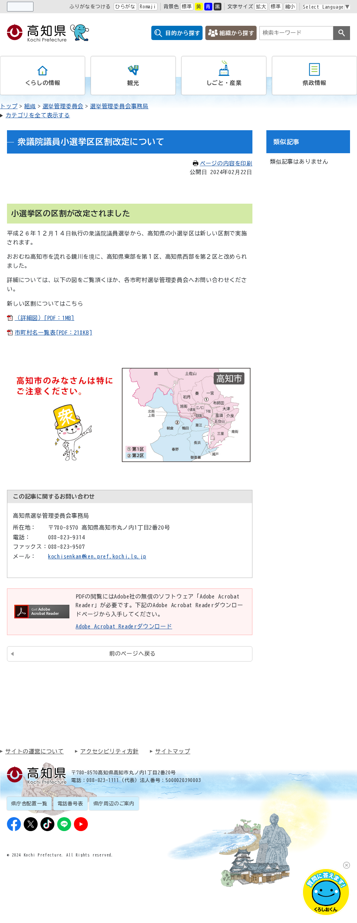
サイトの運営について (34, 751)
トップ (8, 106)
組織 (30, 106)
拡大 (261, 6)
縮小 (290, 6)
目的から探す (182, 33)
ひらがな (125, 6)
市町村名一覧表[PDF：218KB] (53, 332)
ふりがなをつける (90, 6)
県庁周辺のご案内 (114, 803)
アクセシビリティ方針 (109, 751)
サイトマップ (172, 751)
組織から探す (237, 33)
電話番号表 (70, 803)
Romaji (148, 6)
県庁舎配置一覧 (29, 803)
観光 (133, 83)
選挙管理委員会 (63, 106)
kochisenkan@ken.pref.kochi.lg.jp (97, 556)
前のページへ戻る (132, 653)
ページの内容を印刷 (226, 163)
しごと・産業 (224, 83)
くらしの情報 (42, 83)
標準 (187, 6)
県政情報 (314, 83)
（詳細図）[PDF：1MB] (44, 318)
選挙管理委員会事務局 (119, 106)
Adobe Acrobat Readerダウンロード (124, 626)
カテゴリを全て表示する (38, 115)
